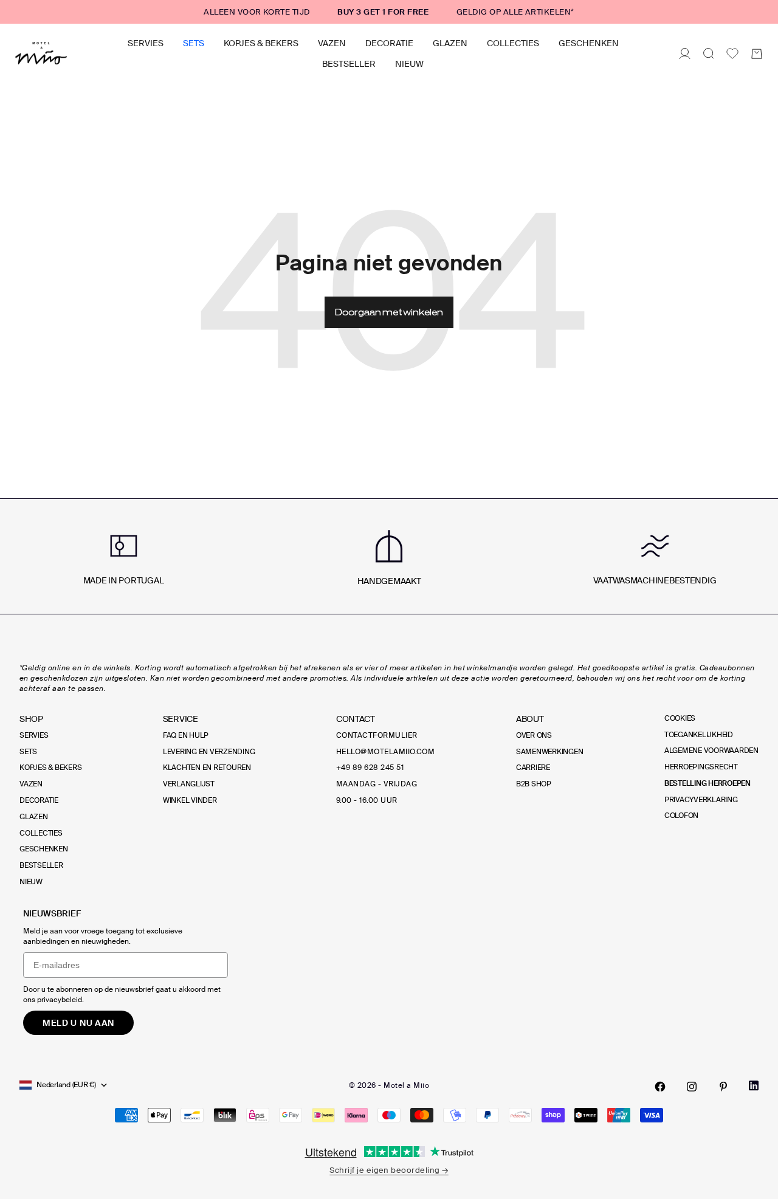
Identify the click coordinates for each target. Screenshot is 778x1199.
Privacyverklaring (701, 800)
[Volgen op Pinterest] (723, 1086)
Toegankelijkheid (698, 735)
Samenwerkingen (550, 752)
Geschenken (589, 43)
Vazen (332, 43)
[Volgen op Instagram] (692, 1086)
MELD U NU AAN (78, 1022)
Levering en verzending (209, 752)
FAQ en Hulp (185, 735)
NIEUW (409, 63)
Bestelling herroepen (707, 783)
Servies (146, 43)
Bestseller (349, 63)
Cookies (679, 718)
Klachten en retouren (207, 767)
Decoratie (389, 43)
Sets (193, 43)
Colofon (681, 815)
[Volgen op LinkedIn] (754, 1085)
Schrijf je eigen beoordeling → (388, 1170)
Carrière (533, 767)
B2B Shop (533, 784)
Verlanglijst (189, 784)
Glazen (450, 43)
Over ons (534, 735)
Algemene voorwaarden (711, 750)
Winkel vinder (190, 800)
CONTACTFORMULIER (377, 735)
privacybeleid (59, 1000)
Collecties (513, 43)
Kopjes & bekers (261, 43)
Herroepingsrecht (701, 767)
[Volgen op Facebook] (660, 1086)
